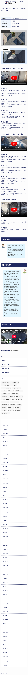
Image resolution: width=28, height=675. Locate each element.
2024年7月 (5, 512)
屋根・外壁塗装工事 (15, 350)
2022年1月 (5, 636)
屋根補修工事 (5, 404)
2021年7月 (5, 661)
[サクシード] (13, 3)
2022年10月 (6, 599)
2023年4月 (5, 574)
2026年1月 (5, 437)
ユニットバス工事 (16, 388)
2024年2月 (5, 532)
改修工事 (12, 404)
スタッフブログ (6, 364)
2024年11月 (6, 495)
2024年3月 (5, 528)
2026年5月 (5, 429)
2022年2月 (5, 632)
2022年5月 (5, 619)
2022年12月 (6, 590)
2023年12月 (6, 541)
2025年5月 (5, 470)
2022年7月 (5, 611)
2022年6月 (5, 615)
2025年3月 (5, 479)
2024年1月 (5, 537)
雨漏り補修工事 (5, 413)
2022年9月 (5, 603)
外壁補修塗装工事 (6, 393)
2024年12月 (6, 491)
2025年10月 (6, 450)
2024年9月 (5, 503)
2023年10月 (6, 549)
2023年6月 (5, 566)
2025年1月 (5, 487)
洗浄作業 (4, 407)
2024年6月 (5, 516)
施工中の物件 (6, 368)
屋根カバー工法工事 (6, 399)
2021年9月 (5, 652)
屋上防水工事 (19, 396)
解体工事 (17, 407)
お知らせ (5, 360)
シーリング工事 (5, 385)
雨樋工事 (17, 410)
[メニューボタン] (26, 3)
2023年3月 (5, 578)
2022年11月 (6, 595)
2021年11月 (6, 644)
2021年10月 (6, 648)
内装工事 (4, 390)
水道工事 (19, 404)
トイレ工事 (13, 385)
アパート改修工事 (15, 382)
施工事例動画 (5, 350)
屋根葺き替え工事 (14, 402)
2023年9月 (5, 553)
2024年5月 (5, 520)
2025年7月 (5, 462)
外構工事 (12, 396)
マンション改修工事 (6, 388)
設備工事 (4, 410)
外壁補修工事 (15, 393)
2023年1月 (5, 586)
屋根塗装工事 (5, 402)
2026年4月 (5, 433)
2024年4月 (5, 524)
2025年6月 (5, 466)
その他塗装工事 (5, 382)
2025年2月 (5, 483)
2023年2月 (5, 582)
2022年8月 (5, 607)
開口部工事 (11, 410)
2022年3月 (5, 628)
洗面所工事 (11, 407)
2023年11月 (6, 545)
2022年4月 (5, 623)
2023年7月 (5, 561)
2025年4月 (5, 474)
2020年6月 (5, 665)
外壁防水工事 (5, 396)
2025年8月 (5, 458)
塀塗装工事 (11, 390)
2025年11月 (6, 445)
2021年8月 (5, 657)
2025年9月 (5, 454)
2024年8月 (5, 508)
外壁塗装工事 (18, 390)
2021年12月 (6, 640)
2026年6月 (5, 425)
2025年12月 (6, 441)
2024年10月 (6, 499)
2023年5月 (5, 570)
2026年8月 (5, 421)
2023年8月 (5, 557)
